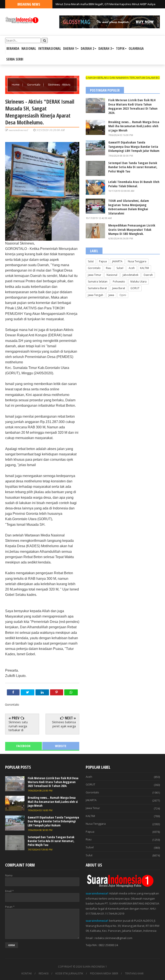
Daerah (148, 275)
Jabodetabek (130, 275)
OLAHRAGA (136, 48)
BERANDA (12, 48)
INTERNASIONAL (49, 48)
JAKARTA (117, 261)
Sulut (91, 261)
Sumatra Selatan (97, 281)
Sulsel (119, 268)
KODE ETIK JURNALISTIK (69, 973)
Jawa (111, 295)
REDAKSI (44, 973)
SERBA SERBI (14, 59)
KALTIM (144, 268)
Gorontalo (34, 84)
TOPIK (120, 48)
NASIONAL (28, 48)
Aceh (132, 268)
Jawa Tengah (95, 295)
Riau (108, 268)
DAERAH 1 (69, 48)
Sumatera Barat (97, 288)
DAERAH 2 (87, 48)
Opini (122, 295)
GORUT (134, 288)
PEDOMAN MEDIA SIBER (104, 973)
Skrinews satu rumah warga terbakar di (18, 726)
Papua (103, 261)
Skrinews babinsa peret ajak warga (64, 724)
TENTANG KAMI (134, 973)
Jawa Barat (118, 288)
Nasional (112, 275)
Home (16, 84)
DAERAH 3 (105, 48)
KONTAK (26, 973)
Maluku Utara (138, 281)
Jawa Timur (94, 275)
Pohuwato (119, 281)
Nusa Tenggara (137, 261)
